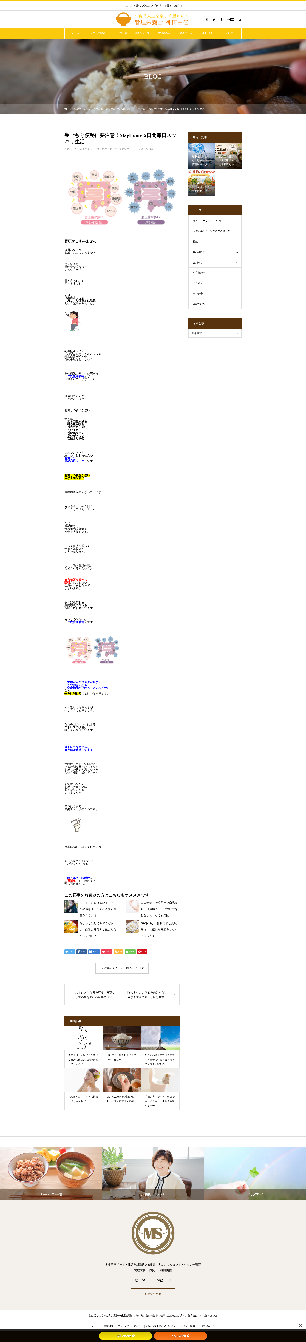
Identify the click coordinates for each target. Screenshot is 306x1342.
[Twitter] (214, 19)
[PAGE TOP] (153, 1141)
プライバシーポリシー (130, 1326)
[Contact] (240, 19)
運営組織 (109, 1326)
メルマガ (230, 33)
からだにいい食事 (144, 148)
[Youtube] (230, 19)
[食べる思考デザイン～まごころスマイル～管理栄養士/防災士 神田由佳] (153, 19)
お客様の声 (199, 272)
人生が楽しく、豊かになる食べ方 (98, 148)
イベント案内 (187, 1326)
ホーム (75, 33)
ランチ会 (198, 293)
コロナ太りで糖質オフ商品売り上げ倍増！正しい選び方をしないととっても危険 (159, 909)
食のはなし (125, 148)
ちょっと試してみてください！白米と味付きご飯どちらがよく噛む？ (98, 929)
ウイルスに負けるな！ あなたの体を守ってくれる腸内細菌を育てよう (98, 909)
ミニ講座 (198, 283)
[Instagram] (207, 19)
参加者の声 (164, 33)
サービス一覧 (119, 33)
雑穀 (195, 241)
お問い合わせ (208, 33)
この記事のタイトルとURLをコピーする (122, 968)
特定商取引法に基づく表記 (161, 1326)
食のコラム (186, 33)
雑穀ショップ (142, 33)
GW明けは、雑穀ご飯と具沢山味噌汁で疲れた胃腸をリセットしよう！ (160, 929)
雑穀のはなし (200, 304)
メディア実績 (97, 33)
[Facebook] (221, 19)
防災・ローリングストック (208, 220)
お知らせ (198, 262)
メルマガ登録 (178, 1335)
